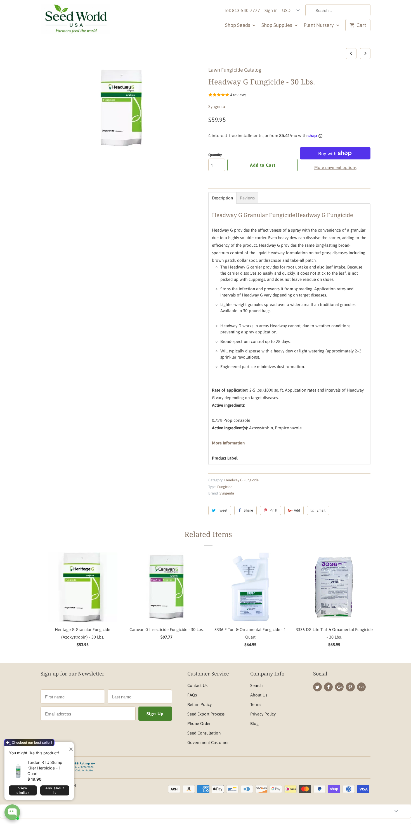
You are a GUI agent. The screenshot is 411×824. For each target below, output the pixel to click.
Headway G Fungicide (241, 480)
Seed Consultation (204, 733)
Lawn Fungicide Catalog (234, 70)
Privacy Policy (263, 714)
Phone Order (199, 723)
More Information (228, 443)
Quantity (215, 155)
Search (256, 685)
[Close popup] (68, 747)
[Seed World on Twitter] (317, 686)
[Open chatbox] (12, 812)
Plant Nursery (319, 25)
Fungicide (224, 487)
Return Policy (199, 704)
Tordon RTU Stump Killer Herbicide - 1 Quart (44, 768)
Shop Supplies (277, 25)
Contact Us (197, 685)
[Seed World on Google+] (339, 686)
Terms (255, 704)
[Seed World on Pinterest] (350, 686)
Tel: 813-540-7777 (242, 10)
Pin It (273, 510)
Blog (254, 723)
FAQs (192, 695)
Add (297, 510)
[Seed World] (75, 20)
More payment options (335, 167)
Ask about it (54, 790)
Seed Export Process (206, 714)
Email (320, 510)
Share (248, 510)
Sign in (271, 10)
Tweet (222, 510)
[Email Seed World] (361, 686)
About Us (258, 695)
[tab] (222, 198)
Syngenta (216, 106)
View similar (22, 790)
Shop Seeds (238, 25)
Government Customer (208, 742)
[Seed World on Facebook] (328, 686)
